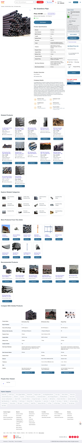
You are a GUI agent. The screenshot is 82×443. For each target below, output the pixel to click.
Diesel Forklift (17, 398)
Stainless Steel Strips (72, 398)
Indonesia (22, 432)
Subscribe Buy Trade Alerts (46, 417)
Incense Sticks (12, 403)
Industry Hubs (69, 415)
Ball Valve (66, 401)
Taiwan (11, 432)
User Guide (5, 415)
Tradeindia (3, 6)
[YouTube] (77, 437)
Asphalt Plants (14, 401)
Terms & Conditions (18, 441)
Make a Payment (19, 427)
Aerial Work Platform (26, 398)
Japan (4, 432)
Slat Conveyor (22, 401)
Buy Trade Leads (44, 415)
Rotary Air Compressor (30, 396)
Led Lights (53, 401)
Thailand (14, 432)
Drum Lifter (57, 394)
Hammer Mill (72, 396)
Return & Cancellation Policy (8, 417)
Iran (37, 432)
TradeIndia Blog (18, 417)
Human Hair (4, 394)
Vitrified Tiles (33, 403)
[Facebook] (70, 437)
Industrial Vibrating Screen (7, 396)
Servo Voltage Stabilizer (20, 394)
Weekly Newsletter (19, 429)
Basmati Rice (29, 394)
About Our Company (19, 413)
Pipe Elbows (4, 405)
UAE (26, 432)
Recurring (77, 62)
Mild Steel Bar (52, 398)
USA (34, 432)
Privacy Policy (11, 441)
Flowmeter (22, 396)
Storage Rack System (36, 398)
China (8, 432)
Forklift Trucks (11, 394)
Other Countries (41, 432)
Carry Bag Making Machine (48, 394)
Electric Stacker (65, 394)
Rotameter (16, 396)
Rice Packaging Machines (53, 396)
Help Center (5, 413)
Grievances (5, 441)
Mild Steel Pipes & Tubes (9, 6)
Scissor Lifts (72, 394)
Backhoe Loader (37, 394)
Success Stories (18, 415)
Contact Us (18, 423)
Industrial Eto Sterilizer (41, 396)
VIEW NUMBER (73, 34)
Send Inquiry (43, 22)
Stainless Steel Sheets (61, 398)
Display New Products (45, 413)
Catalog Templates (32, 422)
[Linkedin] (72, 437)
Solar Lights (20, 403)
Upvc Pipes (64, 403)
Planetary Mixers (38, 401)
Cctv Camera (59, 401)
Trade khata (31, 419)
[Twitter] (75, 437)
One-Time (70, 62)
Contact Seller (73, 38)
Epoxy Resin (45, 398)
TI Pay (30, 417)
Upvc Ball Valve (71, 403)
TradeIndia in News (19, 419)
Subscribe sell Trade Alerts (59, 417)
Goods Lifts (26, 403)
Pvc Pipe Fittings (57, 403)
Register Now (74, 83)
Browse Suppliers (57, 415)
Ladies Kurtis (45, 401)
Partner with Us (18, 425)
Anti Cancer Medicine (74, 401)
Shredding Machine (63, 396)
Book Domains (31, 415)
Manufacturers (69, 413)
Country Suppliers (70, 417)
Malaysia (18, 432)
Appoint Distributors (32, 424)
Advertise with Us (32, 413)
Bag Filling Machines (6, 401)
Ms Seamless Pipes (17, 6)
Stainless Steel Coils (42, 403)
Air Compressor (5, 403)
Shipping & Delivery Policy (7, 419)
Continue (74, 72)
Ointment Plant (30, 401)
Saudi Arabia (30, 432)
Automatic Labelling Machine (7, 398)
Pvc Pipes (49, 403)
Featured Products (70, 419)
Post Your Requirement (58, 413)
